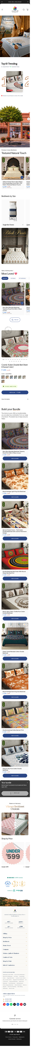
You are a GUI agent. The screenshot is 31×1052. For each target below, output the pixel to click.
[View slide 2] (14, 1024)
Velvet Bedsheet (18, 985)
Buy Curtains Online (7, 979)
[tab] (5, 278)
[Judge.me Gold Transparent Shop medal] (4, 884)
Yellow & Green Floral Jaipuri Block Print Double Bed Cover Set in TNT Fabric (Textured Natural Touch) (12, 183)
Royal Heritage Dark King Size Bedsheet (14, 691)
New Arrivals (11, 988)
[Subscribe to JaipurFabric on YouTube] (24, 1004)
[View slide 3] (16, 1024)
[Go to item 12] (23, 359)
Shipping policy (21, 1037)
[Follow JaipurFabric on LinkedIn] (18, 1004)
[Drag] (15, 824)
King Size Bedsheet (13, 981)
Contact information (12, 1039)
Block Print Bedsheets (7, 976)
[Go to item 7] (14, 359)
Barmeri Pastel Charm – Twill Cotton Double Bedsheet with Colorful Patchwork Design (15, 531)
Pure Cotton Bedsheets (20, 974)
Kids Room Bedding (12, 986)
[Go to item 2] (5, 359)
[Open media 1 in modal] (25, 333)
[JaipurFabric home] (15, 911)
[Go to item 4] (9, 359)
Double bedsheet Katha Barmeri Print (13, 730)
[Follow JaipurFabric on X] (14, 1004)
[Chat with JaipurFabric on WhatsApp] (11, 1004)
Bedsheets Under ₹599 (8, 974)
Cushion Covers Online (20, 978)
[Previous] (2, 2)
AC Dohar (16, 976)
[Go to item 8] (16, 359)
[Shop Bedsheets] (15, 130)
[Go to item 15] (9, 361)
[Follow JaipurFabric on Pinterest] (21, 1004)
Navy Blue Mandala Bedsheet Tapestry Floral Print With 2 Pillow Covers (12, 309)
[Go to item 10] (19, 359)
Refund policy (19, 1039)
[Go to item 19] (17, 361)
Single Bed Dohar (10, 978)
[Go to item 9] (18, 359)
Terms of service (8, 1037)
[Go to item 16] (11, 361)
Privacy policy (15, 1037)
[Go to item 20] (18, 361)
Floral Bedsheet (12, 983)
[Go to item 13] (25, 359)
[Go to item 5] (10, 359)
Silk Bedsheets (20, 983)
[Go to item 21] (20, 361)
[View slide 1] (12, 1024)
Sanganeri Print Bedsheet (18, 979)
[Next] (27, 2)
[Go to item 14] (27, 359)
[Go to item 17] (13, 361)
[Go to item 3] (7, 359)
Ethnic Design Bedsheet (8, 985)
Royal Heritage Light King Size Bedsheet (14, 491)
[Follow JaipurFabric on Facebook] (7, 1004)
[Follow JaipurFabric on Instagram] (4, 1004)
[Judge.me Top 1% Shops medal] (19, 884)
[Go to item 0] (3, 359)
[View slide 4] (18, 1024)
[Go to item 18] (15, 361)
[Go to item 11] (21, 359)
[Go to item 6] (12, 359)
